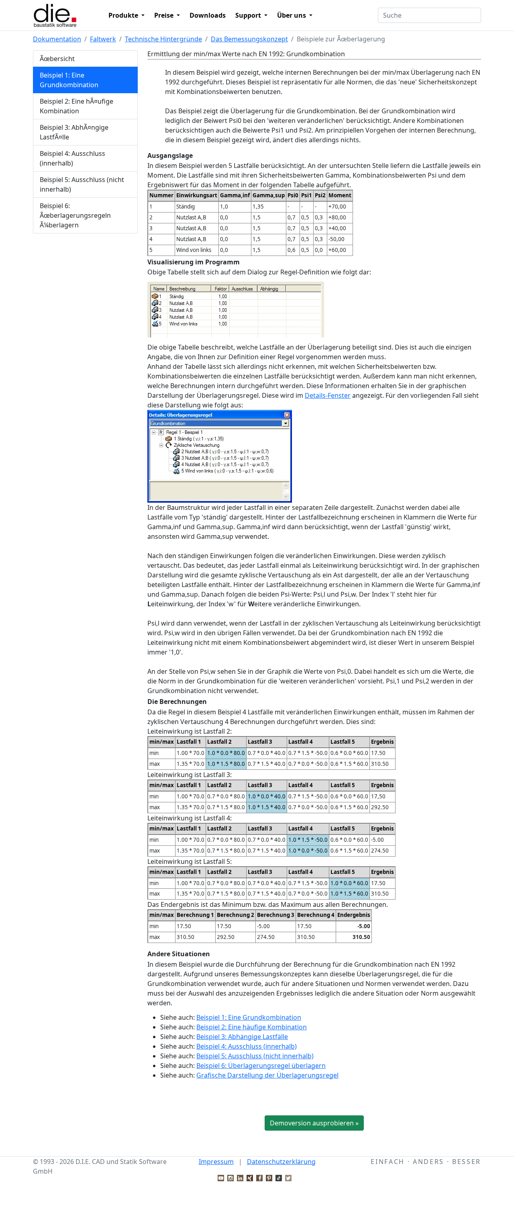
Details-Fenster (328, 395)
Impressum (216, 1161)
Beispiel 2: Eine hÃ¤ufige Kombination (76, 106)
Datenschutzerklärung (281, 1161)
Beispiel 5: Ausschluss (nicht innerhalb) (82, 184)
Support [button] (249, 15)
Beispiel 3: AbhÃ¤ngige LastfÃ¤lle (74, 132)
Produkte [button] (124, 15)
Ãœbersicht (57, 58)
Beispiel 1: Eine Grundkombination (69, 80)
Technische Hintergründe (163, 39)
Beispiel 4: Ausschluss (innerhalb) (72, 158)
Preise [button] (164, 15)
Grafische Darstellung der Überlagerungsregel (267, 1075)
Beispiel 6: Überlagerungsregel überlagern (261, 1065)
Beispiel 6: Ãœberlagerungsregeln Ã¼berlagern (75, 215)
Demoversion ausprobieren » (314, 1123)
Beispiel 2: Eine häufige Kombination (251, 1027)
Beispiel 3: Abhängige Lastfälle (242, 1036)
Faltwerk (103, 39)
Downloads (208, 15)
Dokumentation (57, 39)
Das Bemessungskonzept (249, 39)
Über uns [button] (292, 15)
